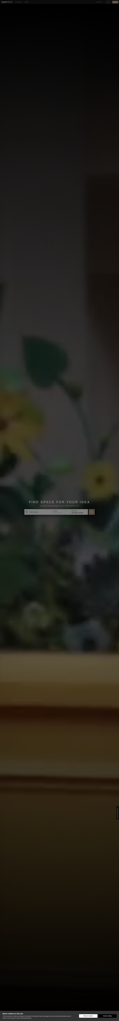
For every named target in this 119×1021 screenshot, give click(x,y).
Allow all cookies (88, 1016)
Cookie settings (107, 1016)
